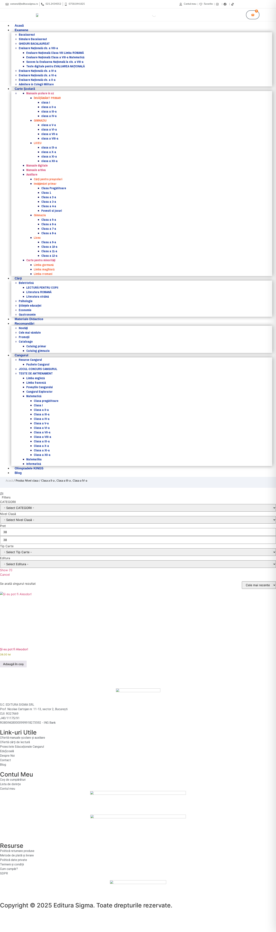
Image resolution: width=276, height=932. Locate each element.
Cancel (5, 574)
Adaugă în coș (13, 664)
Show (6, 570)
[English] (265, 3)
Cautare (146, 15)
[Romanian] (268, 3)
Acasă (9, 480)
